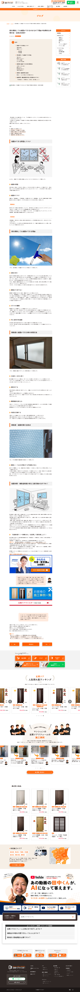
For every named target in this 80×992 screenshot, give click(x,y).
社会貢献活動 (61, 51)
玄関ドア (61, 37)
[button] (10, 701)
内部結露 (20, 52)
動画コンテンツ (70, 975)
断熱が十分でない (20, 58)
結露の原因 (19, 47)
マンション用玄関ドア (59, 976)
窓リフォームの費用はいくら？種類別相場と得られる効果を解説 (23, 635)
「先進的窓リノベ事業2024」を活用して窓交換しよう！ (28, 79)
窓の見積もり (33, 971)
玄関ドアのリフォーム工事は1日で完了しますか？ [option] (24, 929)
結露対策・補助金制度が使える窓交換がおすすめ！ (28, 77)
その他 (60, 53)
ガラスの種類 (19, 60)
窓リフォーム (64, 955)
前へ (15, 644)
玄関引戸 (61, 39)
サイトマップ (18, 989)
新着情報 (59, 33)
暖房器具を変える (20, 69)
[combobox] (47, 916)
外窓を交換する (20, 70)
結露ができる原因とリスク (22, 45)
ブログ (68, 973)
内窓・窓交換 (41, 955)
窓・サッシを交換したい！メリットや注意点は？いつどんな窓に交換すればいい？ (27, 638)
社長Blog (61, 50)
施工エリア (33, 974)
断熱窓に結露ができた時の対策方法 (24, 64)
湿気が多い (19, 57)
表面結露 (20, 51)
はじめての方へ (69, 965)
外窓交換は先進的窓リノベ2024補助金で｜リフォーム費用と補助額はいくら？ (30, 542)
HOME (32, 965)
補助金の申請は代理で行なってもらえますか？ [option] (23, 933)
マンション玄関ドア (63, 44)
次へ (47, 644)
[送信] (73, 917)
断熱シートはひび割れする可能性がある (25, 75)
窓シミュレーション (47, 974)
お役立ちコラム (60, 35)
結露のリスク (19, 49)
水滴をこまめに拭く (21, 66)
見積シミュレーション (35, 969)
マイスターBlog (60, 48)
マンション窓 (61, 45)
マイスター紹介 (70, 971)
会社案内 (69, 970)
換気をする (19, 67)
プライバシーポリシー (11, 989)
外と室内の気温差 (20, 61)
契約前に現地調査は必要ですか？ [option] (19, 937)
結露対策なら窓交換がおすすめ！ (18, 134)
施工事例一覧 (57, 967)
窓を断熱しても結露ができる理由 (24, 55)
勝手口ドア (61, 40)
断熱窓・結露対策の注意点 (22, 73)
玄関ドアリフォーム (47, 981)
